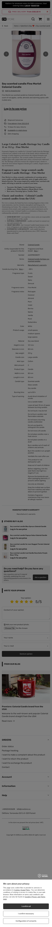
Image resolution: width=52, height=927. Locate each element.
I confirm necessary (26, 914)
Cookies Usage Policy (22, 890)
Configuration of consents (26, 921)
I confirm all (26, 906)
